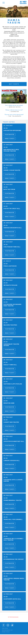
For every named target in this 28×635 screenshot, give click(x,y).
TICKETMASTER (9, 134)
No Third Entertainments (13, 617)
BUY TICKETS (14, 84)
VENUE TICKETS (9, 138)
